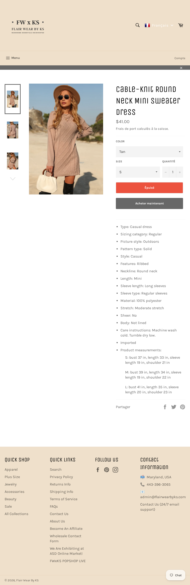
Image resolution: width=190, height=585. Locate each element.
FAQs (54, 506)
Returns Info (60, 484)
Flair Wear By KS (27, 580)
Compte (179, 58)
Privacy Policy (61, 477)
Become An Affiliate (66, 528)
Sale (8, 506)
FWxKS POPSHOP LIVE (68, 561)
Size (119, 161)
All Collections (16, 514)
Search (56, 469)
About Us (57, 521)
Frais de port (126, 129)
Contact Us (59, 514)
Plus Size (12, 477)
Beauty (10, 499)
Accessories (14, 491)
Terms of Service (63, 499)
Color (120, 141)
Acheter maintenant (149, 203)
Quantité (168, 161)
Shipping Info (61, 491)
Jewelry (11, 484)
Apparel (11, 469)
